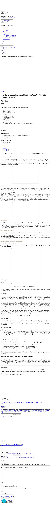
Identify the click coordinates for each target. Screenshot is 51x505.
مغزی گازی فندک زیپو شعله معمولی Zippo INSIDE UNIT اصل (21, 402)
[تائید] (13, 485)
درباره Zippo (6, 150)
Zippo (2, 448)
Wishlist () (3, 11)
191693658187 (4, 406)
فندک (7, 30)
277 (1, 451)
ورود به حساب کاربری (5, 497)
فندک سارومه (6, 34)
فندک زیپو (5, 31)
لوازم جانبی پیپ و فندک (11, 36)
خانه (4, 41)
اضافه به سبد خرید (16, 414)
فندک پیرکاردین (6, 32)
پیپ (7, 28)
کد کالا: (4, 100)
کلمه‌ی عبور (3, 493)
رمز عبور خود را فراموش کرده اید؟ (8, 496)
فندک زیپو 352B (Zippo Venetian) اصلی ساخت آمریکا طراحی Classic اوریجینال (18, 453)
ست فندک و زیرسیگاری (11, 35)
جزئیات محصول (6, 149)
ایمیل (2, 491)
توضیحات (5, 148)
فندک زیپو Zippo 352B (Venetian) (12, 445)
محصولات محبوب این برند (8, 416)
